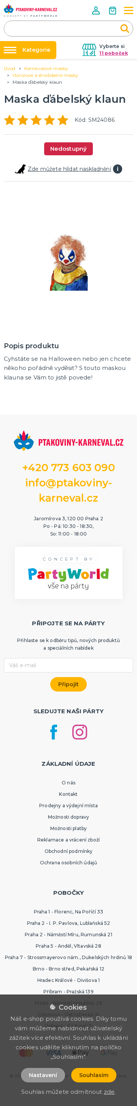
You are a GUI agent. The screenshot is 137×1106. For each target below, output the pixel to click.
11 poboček (113, 53)
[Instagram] (79, 732)
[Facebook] (53, 732)
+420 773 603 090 (68, 467)
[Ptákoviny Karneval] (30, 10)
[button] (96, 10)
